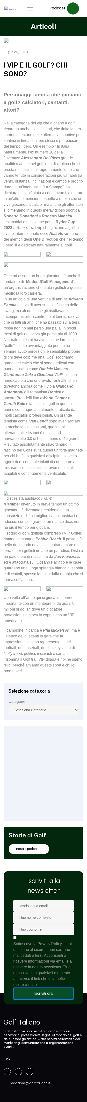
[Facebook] (7, 1071)
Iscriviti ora (43, 993)
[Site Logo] (10, 8)
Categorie (16, 701)
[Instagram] (18, 1071)
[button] (64, 8)
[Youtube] (29, 1071)
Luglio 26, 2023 (16, 52)
